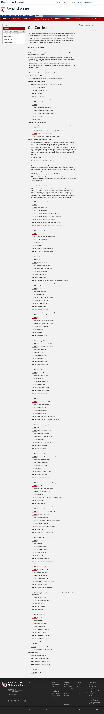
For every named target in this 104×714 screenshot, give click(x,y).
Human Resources (55, 684)
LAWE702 (34, 381)
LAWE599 (34, 367)
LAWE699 (34, 332)
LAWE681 (34, 260)
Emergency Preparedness (94, 688)
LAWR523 (34, 113)
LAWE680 (34, 396)
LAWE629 (34, 349)
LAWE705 (34, 477)
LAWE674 (34, 584)
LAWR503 (34, 90)
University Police (92, 686)
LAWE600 (34, 390)
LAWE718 (34, 509)
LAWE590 (34, 439)
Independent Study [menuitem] (8, 36)
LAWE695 (34, 612)
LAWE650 (34, 506)
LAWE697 (34, 597)
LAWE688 (34, 468)
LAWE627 (34, 341)
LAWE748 (34, 228)
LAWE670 (34, 430)
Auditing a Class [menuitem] (8, 39)
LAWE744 (34, 494)
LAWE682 (34, 277)
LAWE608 (34, 587)
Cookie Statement (25, 710)
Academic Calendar (68, 686)
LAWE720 (34, 210)
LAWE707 (34, 378)
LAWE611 (34, 538)
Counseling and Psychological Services (93, 700)
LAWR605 (34, 133)
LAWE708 (34, 335)
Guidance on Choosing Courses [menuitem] (11, 31)
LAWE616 (34, 262)
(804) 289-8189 (18, 693)
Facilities (91, 693)
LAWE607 (34, 207)
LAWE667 (34, 404)
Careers (65, 690)
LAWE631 (34, 268)
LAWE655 (34, 419)
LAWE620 (34, 358)
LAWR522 (34, 110)
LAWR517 (34, 99)
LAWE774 (34, 635)
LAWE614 (34, 523)
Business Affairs (55, 697)
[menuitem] (59, 2)
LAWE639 (34, 526)
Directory (66, 697)
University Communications (55, 691)
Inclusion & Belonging (68, 688)
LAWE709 (34, 242)
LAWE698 (34, 375)
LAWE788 (34, 294)
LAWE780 (34, 546)
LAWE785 (34, 338)
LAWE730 (34, 572)
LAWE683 (34, 620)
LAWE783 (34, 326)
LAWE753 (34, 265)
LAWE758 (34, 407)
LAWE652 (34, 451)
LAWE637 (34, 578)
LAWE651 (34, 283)
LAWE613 (34, 245)
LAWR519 (34, 107)
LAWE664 (34, 617)
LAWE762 (34, 474)
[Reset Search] (102, 2)
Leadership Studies (80, 688)
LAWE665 (34, 254)
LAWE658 (34, 567)
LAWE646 (34, 593)
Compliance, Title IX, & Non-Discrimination (94, 703)
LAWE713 (34, 329)
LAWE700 (34, 355)
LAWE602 (34, 257)
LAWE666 (34, 352)
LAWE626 (34, 271)
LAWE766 (34, 236)
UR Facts (66, 684)
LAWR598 (34, 128)
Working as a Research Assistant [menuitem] (12, 34)
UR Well (90, 695)
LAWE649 (34, 590)
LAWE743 (34, 549)
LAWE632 (34, 231)
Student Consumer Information (68, 703)
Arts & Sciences (80, 684)
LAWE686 (34, 274)
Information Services (56, 695)
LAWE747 (34, 286)
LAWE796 (34, 410)
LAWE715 (34, 600)
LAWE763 (34, 465)
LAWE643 (34, 428)
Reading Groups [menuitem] (8, 42)
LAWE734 (34, 136)
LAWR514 (34, 119)
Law (77, 690)
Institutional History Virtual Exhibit (69, 693)
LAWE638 (34, 448)
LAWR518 (34, 102)
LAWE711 (34, 629)
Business (79, 686)
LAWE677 (34, 564)
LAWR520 (34, 104)
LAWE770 (34, 638)
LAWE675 (34, 552)
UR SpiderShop (67, 699)
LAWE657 (34, 370)
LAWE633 (34, 364)
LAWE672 (34, 485)
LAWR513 (34, 93)
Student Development (56, 693)
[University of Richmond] (14, 2)
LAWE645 (34, 445)
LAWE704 (34, 251)
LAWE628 (34, 346)
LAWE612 (34, 233)
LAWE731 (34, 312)
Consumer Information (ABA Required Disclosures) (13, 695)
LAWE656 (34, 543)
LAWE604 (34, 315)
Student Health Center (93, 697)
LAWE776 (34, 219)
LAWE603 (34, 323)
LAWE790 (34, 422)
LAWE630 (34, 462)
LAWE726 (34, 303)
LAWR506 (34, 96)
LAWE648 (34, 535)
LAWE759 (34, 239)
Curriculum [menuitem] (6, 28)
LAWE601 (34, 514)
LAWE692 (34, 387)
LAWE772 (34, 213)
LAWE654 (34, 517)
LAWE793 (34, 606)
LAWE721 (34, 309)
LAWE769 (34, 202)
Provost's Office (55, 688)
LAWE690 (34, 575)
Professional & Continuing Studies (82, 693)
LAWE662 (34, 615)
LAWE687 (34, 623)
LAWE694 (34, 280)
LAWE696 (34, 372)
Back (6, 25)
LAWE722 (34, 609)
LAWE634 (34, 483)
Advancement (55, 699)
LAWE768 (34, 603)
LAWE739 (34, 248)
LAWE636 (34, 384)
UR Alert (90, 684)
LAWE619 (34, 297)
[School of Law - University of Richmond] (18, 685)
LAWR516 (34, 116)
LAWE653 (34, 433)
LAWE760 (34, 399)
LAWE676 (34, 393)
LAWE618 (34, 497)
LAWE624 (34, 300)
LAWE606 (34, 626)
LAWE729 (34, 205)
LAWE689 (34, 306)
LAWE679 (34, 291)
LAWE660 (34, 512)
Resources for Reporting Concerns (94, 691)
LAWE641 (34, 416)
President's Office (55, 686)
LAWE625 (34, 320)
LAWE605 (34, 317)
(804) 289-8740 (16, 691)
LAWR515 (34, 87)
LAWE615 (34, 569)
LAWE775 (34, 216)
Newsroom (66, 695)
